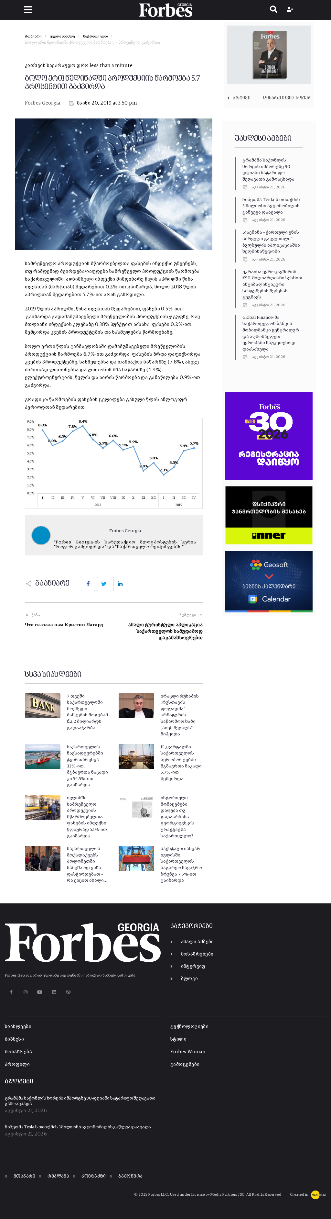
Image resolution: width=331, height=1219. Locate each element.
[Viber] (68, 992)
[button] (28, 10)
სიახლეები (18, 1026)
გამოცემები (185, 1064)
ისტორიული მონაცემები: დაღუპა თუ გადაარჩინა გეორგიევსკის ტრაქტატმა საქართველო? (177, 817)
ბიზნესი (14, 1039)
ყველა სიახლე (62, 37)
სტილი (178, 1039)
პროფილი (17, 1064)
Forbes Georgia (42, 103)
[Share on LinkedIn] (120, 584)
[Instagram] (25, 992)
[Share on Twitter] (104, 584)
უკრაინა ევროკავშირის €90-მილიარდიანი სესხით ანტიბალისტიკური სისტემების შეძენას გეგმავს (272, 284)
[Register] (291, 10)
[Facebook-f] (11, 992)
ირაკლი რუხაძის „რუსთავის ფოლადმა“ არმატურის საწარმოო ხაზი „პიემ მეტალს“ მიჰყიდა (180, 715)
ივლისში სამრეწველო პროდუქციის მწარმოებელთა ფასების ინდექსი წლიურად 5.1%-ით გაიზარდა (87, 817)
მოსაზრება (18, 1051)
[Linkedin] (54, 992)
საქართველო (95, 37)
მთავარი (33, 37)
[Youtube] (40, 992)
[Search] (273, 10)
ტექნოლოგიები (189, 1026)
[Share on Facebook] (88, 584)
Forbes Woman (187, 1051)
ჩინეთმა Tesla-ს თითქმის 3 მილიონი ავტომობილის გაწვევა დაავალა (271, 206)
